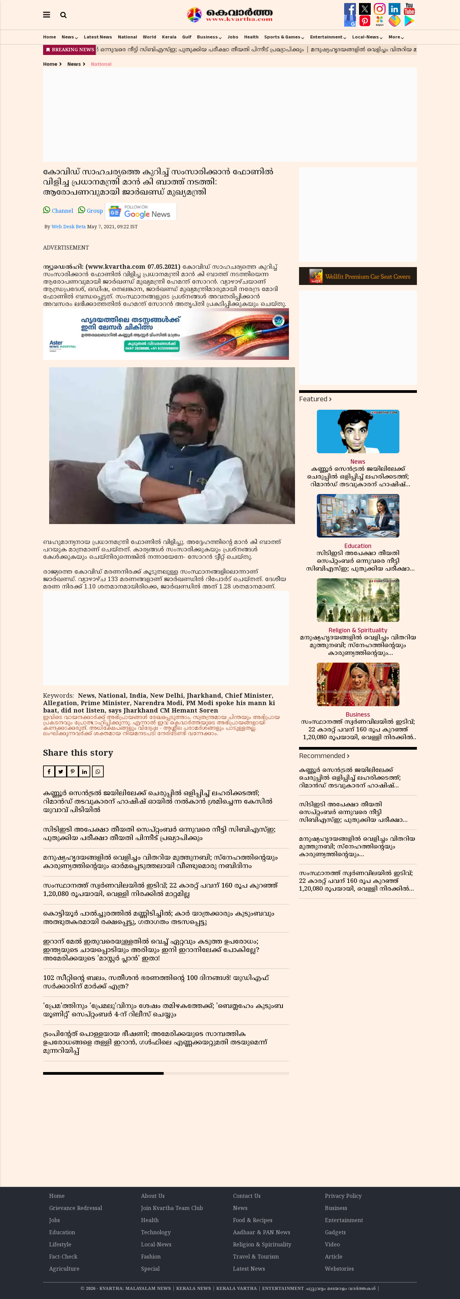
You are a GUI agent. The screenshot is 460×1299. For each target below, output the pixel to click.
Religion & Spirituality (262, 1245)
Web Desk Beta (69, 227)
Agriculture (64, 1269)
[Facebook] (350, 9)
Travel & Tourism (256, 1257)
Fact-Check (63, 1257)
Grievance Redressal (75, 1208)
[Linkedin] (395, 9)
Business (207, 37)
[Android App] (409, 21)
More (394, 37)
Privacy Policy (343, 1196)
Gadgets (335, 1233)
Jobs (233, 37)
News (68, 37)
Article (333, 1257)
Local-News (365, 37)
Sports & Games (282, 37)
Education (62, 1233)
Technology (156, 1233)
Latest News (98, 37)
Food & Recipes (252, 1220)
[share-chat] (395, 21)
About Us (153, 1196)
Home (49, 37)
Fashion (151, 1257)
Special (150, 1269)
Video (332, 1245)
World (149, 37)
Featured (313, 399)
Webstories (339, 1269)
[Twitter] (365, 9)
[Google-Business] (350, 21)
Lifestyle (60, 1245)
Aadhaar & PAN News (261, 1233)
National (127, 37)
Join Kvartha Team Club (172, 1208)
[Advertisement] (230, 114)
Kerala (169, 37)
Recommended (322, 756)
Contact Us (247, 1196)
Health (251, 37)
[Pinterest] (365, 21)
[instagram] (380, 9)
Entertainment (326, 37)
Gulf (186, 37)
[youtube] (409, 9)
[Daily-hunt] (380, 21)
